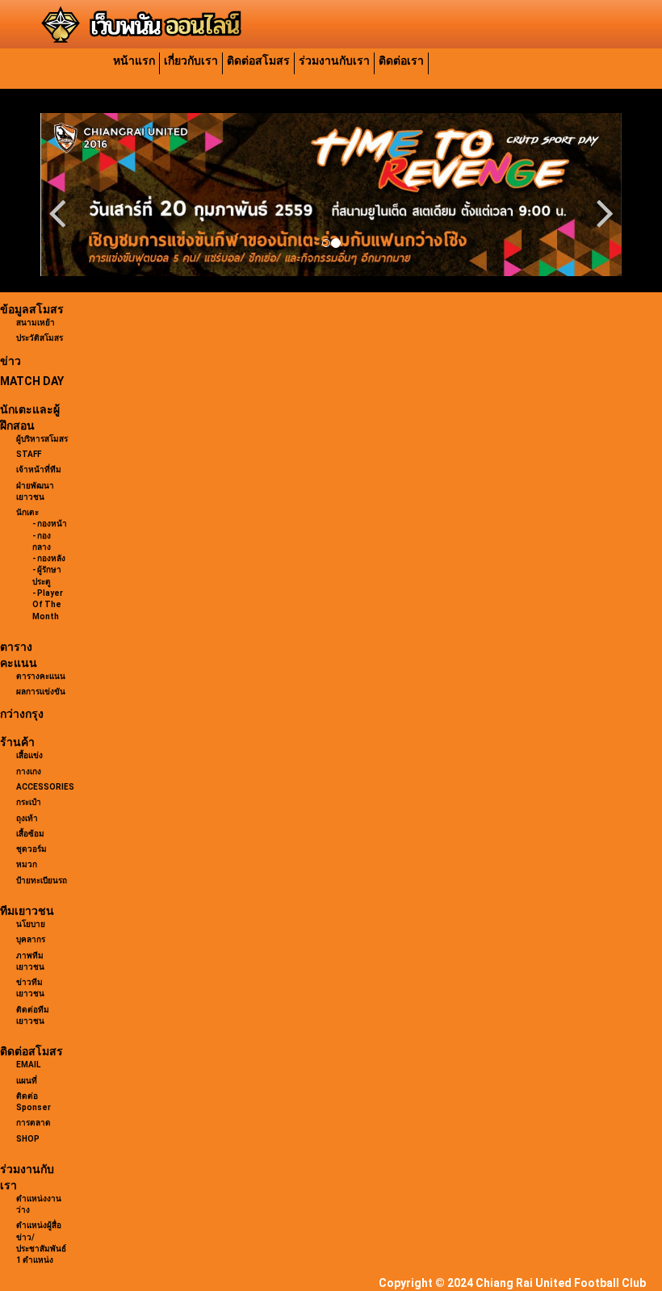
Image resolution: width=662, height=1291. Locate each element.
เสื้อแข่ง (29, 755)
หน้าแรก (134, 60)
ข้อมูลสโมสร (32, 309)
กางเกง (28, 771)
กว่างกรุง (22, 713)
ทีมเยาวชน (27, 910)
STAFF (28, 454)
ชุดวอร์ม (31, 849)
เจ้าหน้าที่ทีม (38, 469)
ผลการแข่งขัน (40, 691)
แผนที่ (26, 1080)
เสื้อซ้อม (30, 833)
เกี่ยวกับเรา (191, 60)
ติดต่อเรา (401, 60)
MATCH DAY (32, 381)
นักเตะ (27, 512)
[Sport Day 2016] (331, 194)
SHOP (28, 1138)
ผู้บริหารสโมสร (42, 438)
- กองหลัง (48, 558)
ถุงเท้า (27, 818)
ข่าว (10, 360)
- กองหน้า (49, 523)
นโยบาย (30, 924)
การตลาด (33, 1122)
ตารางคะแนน (40, 676)
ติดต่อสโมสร (258, 60)
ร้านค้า (17, 742)
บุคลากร (30, 939)
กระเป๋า (28, 802)
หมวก (26, 864)
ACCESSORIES (45, 786)
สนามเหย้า (35, 322)
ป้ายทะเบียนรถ (41, 880)
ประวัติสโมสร (39, 337)
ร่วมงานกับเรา (334, 60)
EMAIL (28, 1064)
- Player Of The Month (47, 605)
